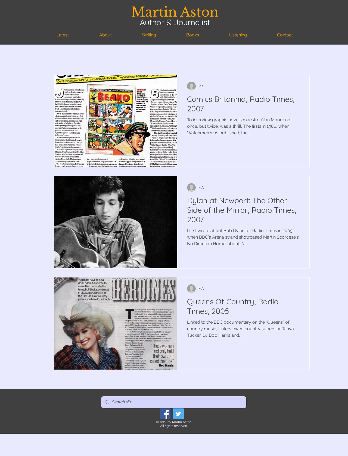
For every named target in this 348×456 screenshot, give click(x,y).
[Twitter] (178, 413)
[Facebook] (165, 413)
